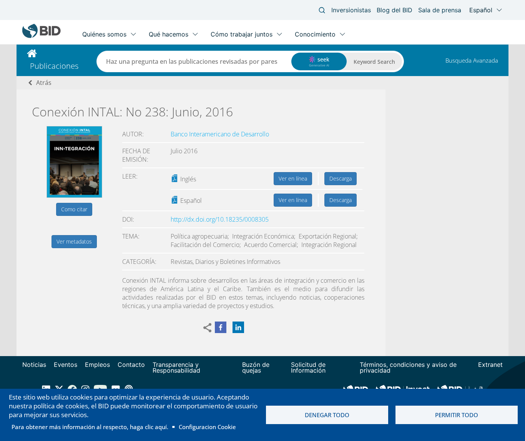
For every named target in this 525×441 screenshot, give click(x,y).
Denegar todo (327, 415)
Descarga (340, 178)
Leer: (130, 176)
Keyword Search (374, 61)
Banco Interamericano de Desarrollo (220, 134)
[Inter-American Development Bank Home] (41, 36)
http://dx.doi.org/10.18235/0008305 (220, 219)
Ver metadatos (74, 241)
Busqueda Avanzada (471, 60)
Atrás (44, 82)
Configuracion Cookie (207, 427)
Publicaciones (54, 66)
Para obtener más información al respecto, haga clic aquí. (90, 427)
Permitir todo (456, 415)
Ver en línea (293, 178)
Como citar (74, 209)
